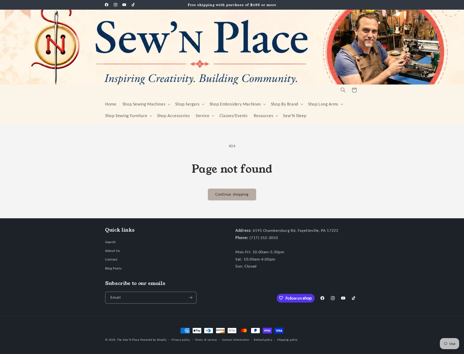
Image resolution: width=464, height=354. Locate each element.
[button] (145, 104)
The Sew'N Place (128, 339)
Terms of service (206, 339)
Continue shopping (232, 194)
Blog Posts (113, 268)
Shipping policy (287, 339)
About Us (112, 250)
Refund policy (263, 339)
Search (110, 242)
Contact (111, 259)
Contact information (235, 339)
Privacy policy (181, 339)
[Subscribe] (190, 297)
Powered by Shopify (153, 339)
